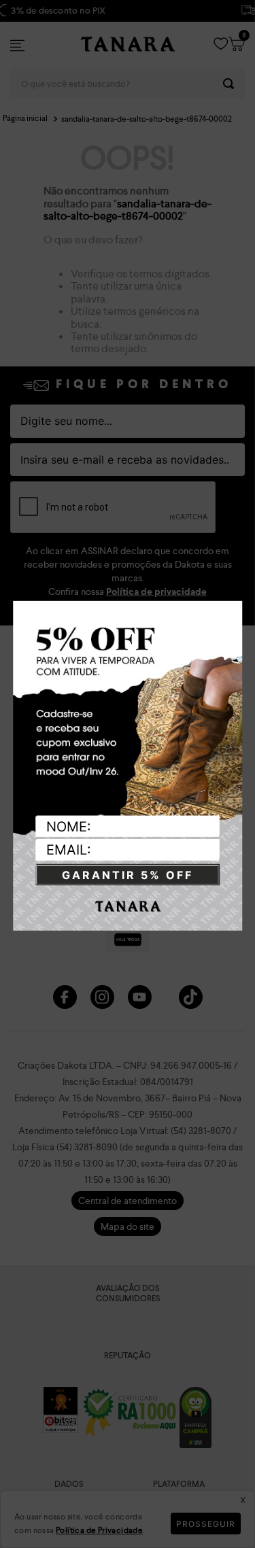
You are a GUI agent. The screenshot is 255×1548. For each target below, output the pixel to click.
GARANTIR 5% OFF (127, 875)
